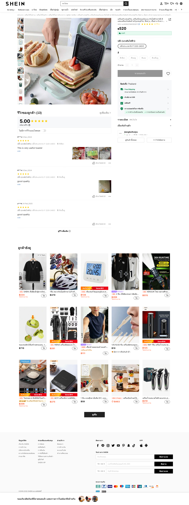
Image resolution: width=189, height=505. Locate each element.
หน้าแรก (20, 15)
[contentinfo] (134, 486)
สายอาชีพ (22, 456)
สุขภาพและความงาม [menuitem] (148, 10)
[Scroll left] (178, 9)
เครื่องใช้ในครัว (42, 15)
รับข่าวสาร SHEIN (102, 452)
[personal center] (161, 3)
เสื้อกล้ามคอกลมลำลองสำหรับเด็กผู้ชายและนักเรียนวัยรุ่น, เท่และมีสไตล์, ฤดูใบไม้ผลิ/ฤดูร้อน (94, 347)
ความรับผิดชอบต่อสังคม (27, 453)
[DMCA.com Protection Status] (104, 491)
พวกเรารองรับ (100, 482)
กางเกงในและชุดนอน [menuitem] (131, 10)
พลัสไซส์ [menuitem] (74, 10)
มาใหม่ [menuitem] (34, 10)
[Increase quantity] (137, 65)
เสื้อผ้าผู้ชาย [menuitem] (103, 10)
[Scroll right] (181, 9)
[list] (116, 445)
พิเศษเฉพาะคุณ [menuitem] (23, 10)
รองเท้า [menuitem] (118, 10)
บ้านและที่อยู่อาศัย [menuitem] (165, 10)
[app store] (141, 447)
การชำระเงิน (61, 447)
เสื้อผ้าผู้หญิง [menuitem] (54, 10)
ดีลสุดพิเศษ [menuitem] (43, 10)
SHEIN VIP (42, 462)
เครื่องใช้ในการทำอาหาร (56, 15)
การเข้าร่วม (22, 447)
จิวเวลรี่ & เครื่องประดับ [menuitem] (88, 10)
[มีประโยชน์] (93, 163)
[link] (166, 3)
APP (141, 440)
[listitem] (33, 278)
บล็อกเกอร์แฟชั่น (24, 450)
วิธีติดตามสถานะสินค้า (45, 456)
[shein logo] (15, 3)
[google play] (146, 447)
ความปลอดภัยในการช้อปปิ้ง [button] (134, 109)
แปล (18, 151)
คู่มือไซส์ (41, 459)
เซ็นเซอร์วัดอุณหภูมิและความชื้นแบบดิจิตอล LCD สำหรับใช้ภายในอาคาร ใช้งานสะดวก (94, 292)
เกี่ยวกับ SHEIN (24, 444)
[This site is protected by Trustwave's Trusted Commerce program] (98, 491)
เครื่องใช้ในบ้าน (30, 15)
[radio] (132, 46)
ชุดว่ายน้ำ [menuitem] (65, 10)
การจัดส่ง (41, 444)
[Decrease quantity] (127, 65)
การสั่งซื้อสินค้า (43, 453)
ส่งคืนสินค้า (42, 447)
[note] (94, 288)
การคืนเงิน (41, 450)
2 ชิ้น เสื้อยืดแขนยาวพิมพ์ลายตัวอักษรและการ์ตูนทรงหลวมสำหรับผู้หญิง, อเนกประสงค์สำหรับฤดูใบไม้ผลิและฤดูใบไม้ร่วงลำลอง (125, 294)
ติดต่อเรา (60, 444)
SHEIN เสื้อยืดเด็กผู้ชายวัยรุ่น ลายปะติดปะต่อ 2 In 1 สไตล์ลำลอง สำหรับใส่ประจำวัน (33, 292)
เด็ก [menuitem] (111, 10)
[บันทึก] (168, 73)
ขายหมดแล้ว (140, 73)
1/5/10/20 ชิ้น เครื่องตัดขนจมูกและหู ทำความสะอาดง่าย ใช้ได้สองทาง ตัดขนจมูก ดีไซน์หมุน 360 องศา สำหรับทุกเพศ (125, 345)
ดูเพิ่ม (94, 414)
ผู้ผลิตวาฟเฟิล (71, 15)
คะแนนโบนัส (61, 450)
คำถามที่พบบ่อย (62, 453)
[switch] (44, 130)
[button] (176, 3)
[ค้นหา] (126, 3)
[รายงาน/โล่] (109, 163)
